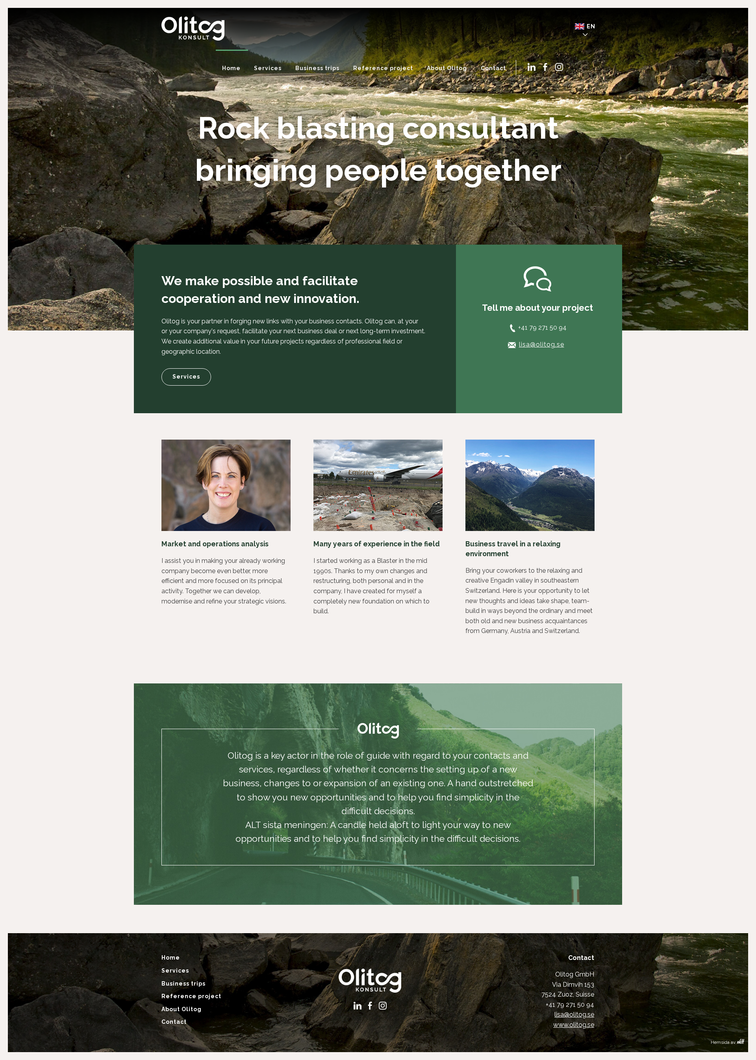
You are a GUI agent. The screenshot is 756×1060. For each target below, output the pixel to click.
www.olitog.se (573, 1024)
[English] (588, 28)
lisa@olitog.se (541, 344)
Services (186, 376)
